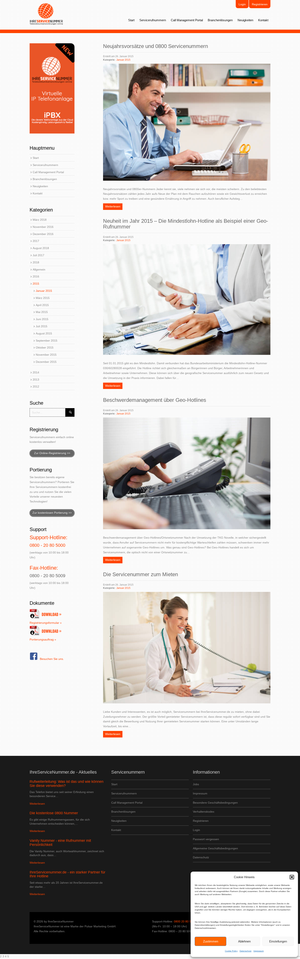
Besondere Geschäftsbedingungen (215, 802)
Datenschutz (245, 951)
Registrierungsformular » (46, 622)
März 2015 (43, 298)
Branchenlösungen (220, 20)
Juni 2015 (42, 319)
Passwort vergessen (206, 839)
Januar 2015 (44, 290)
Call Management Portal (187, 20)
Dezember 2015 (46, 361)
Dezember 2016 (43, 234)
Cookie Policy (231, 951)
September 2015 (46, 340)
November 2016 (43, 226)
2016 (36, 276)
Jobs (196, 784)
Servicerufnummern (152, 20)
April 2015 (42, 305)
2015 (36, 283)
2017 (36, 241)
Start (131, 20)
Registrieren (260, 4)
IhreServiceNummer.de (46, 14)
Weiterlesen (112, 206)
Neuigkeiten (245, 20)
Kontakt (263, 20)
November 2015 (46, 354)
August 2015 (44, 333)
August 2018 (41, 248)
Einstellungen (278, 941)
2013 (36, 379)
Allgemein (39, 269)
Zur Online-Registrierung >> (52, 453)
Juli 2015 (41, 326)
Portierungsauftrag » (43, 639)
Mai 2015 (42, 312)
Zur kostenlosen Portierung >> (52, 512)
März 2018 (40, 219)
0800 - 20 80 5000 (47, 545)
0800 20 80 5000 (185, 921)
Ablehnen (244, 941)
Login (242, 4)
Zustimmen (210, 941)
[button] (292, 877)
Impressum (258, 951)
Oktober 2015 (44, 347)
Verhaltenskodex (203, 811)
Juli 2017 (38, 255)
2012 (36, 386)
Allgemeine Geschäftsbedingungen (215, 848)
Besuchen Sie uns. (52, 658)
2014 (36, 372)
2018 (36, 262)
